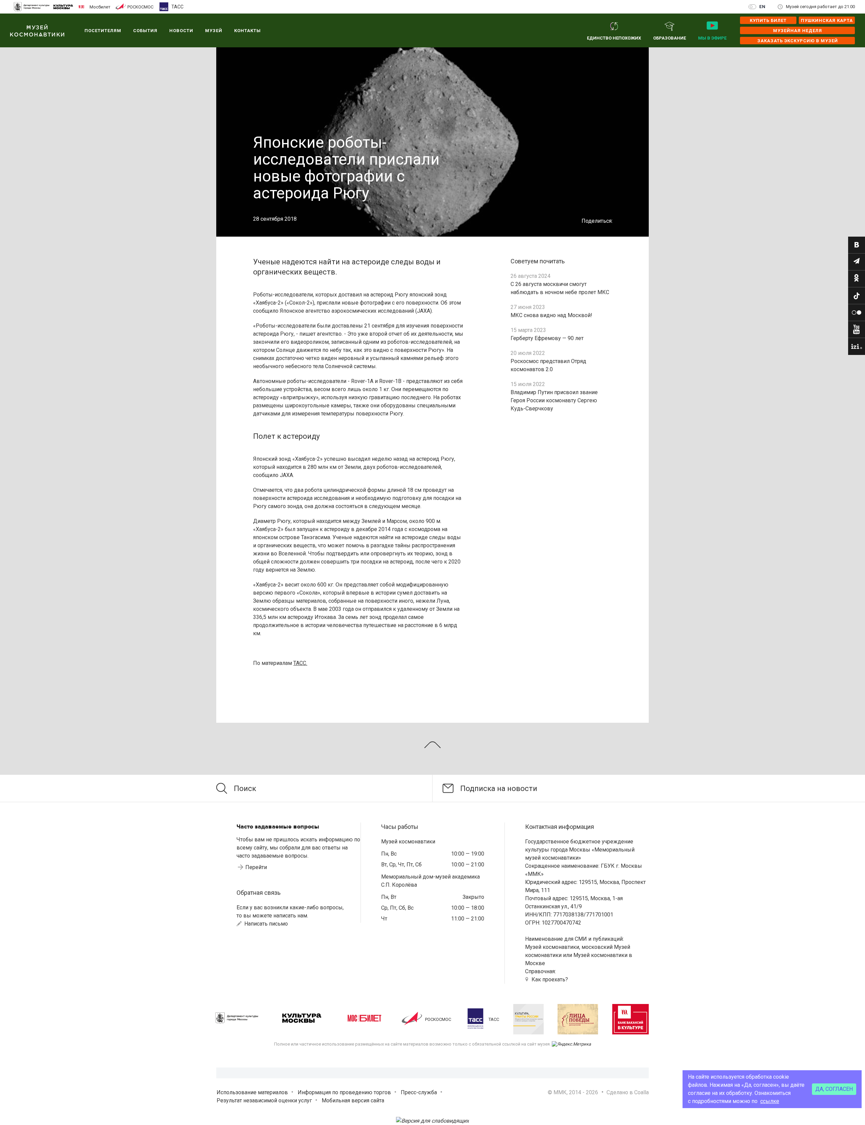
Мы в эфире (712, 38)
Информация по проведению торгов (344, 1092)
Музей (213, 30)
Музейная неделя (797, 30)
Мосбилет (100, 6)
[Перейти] (856, 245)
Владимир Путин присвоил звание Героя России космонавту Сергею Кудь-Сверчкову (554, 400)
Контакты (247, 30)
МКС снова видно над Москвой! (551, 315)
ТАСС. (300, 663)
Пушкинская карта (827, 20)
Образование (669, 38)
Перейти (256, 867)
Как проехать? (550, 979)
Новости (181, 30)
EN (762, 6)
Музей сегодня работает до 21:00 (820, 6)
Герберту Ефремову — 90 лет (547, 338)
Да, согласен (834, 1089)
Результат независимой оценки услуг (264, 1100)
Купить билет (768, 20)
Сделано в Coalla (628, 1092)
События (145, 30)
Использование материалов (252, 1092)
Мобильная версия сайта (353, 1100)
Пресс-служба (419, 1092)
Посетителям (102, 30)
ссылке (769, 1101)
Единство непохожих (614, 38)
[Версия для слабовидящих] (432, 1121)
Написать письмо (265, 923)
